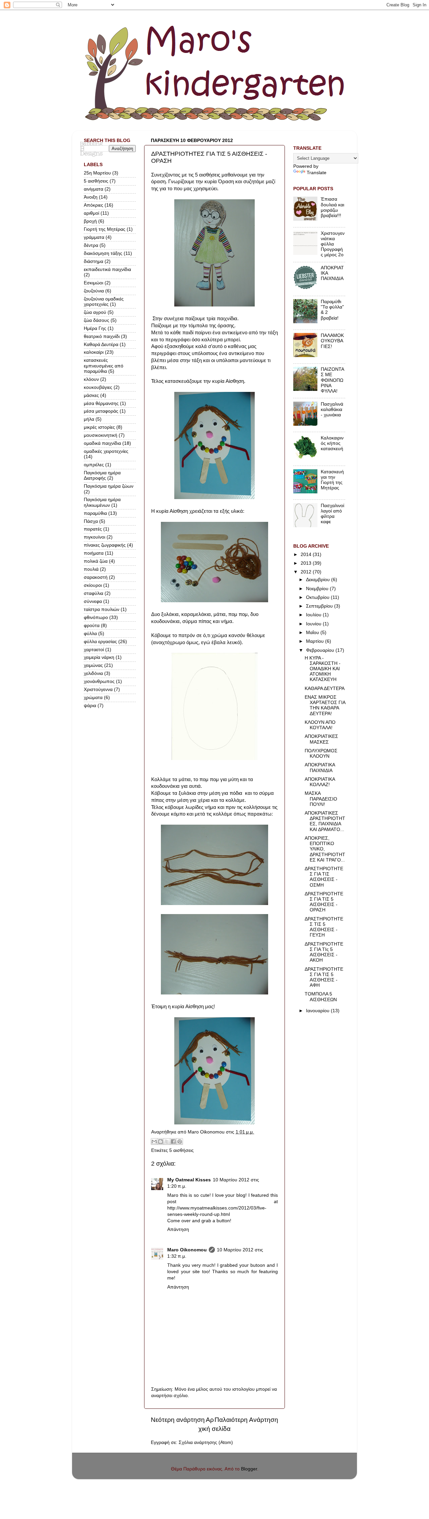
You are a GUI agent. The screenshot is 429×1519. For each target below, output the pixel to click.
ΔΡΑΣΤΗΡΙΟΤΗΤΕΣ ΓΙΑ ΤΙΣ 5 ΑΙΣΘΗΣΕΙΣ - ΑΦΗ (324, 977)
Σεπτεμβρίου (320, 606)
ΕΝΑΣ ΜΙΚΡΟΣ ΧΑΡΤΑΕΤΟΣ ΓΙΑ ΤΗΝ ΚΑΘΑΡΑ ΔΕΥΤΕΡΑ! (325, 705)
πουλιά (91, 569)
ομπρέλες (94, 464)
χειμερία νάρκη (99, 657)
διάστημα (93, 261)
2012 (307, 571)
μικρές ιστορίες (99, 427)
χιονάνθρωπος (99, 681)
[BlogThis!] (160, 1141)
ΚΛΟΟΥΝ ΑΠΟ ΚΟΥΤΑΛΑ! (320, 725)
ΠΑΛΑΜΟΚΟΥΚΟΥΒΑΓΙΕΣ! (332, 341)
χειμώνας (93, 665)
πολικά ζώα (96, 561)
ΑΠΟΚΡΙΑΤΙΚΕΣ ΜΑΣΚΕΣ (321, 739)
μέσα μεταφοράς (101, 411)
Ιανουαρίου (318, 1010)
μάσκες (91, 395)
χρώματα (93, 697)
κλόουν (91, 379)
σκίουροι (93, 585)
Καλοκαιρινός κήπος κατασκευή (332, 443)
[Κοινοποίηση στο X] (167, 1141)
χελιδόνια (93, 673)
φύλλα (90, 633)
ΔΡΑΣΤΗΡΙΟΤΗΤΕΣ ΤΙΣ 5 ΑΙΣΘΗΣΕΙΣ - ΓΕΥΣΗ (324, 927)
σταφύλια (93, 593)
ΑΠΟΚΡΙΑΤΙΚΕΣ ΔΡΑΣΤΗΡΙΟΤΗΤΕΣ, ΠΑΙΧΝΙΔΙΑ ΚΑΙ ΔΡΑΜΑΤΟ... (325, 821)
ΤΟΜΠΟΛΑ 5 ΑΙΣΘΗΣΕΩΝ (321, 996)
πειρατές (93, 529)
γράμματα (94, 237)
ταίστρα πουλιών (101, 609)
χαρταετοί (94, 649)
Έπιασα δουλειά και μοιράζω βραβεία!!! (332, 207)
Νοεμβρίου (318, 588)
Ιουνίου (314, 623)
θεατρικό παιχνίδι (102, 336)
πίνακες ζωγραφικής (105, 545)
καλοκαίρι (94, 352)
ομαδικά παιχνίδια (102, 443)
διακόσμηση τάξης (103, 253)
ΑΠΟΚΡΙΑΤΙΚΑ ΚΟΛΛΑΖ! (320, 782)
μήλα (89, 419)
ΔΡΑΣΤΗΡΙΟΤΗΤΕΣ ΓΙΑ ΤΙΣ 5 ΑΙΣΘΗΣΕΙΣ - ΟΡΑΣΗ (324, 902)
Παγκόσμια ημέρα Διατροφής (102, 475)
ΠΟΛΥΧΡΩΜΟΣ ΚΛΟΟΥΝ (321, 753)
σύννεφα (93, 601)
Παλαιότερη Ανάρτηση (246, 1419)
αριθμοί (91, 213)
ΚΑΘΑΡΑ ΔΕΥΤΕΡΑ (325, 688)
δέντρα (91, 245)
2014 (307, 554)
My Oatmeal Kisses (189, 1179)
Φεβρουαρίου (320, 650)
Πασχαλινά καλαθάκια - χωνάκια (332, 409)
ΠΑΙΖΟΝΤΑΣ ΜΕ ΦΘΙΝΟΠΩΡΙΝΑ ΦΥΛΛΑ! (332, 380)
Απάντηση (178, 1229)
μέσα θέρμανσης (101, 403)
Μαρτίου (315, 641)
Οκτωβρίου (318, 597)
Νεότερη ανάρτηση (178, 1419)
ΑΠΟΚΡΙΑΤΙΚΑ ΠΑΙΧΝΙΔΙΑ (320, 767)
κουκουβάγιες (98, 387)
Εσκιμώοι (93, 282)
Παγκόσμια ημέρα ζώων (108, 486)
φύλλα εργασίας (100, 641)
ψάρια (90, 705)
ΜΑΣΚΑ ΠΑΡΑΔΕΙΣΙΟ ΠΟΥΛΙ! (321, 799)
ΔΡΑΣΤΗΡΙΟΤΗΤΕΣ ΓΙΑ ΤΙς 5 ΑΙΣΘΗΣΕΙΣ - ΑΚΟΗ (324, 952)
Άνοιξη (91, 197)
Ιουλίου (314, 614)
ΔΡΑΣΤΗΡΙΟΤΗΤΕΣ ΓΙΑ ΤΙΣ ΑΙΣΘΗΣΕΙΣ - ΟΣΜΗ (324, 877)
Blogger (249, 1468)
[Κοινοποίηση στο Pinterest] (179, 1141)
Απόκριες (93, 205)
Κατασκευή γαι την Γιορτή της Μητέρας (332, 480)
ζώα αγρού (95, 312)
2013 (307, 563)
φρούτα (92, 625)
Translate (316, 172)
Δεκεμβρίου (318, 579)
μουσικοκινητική (100, 435)
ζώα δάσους (96, 320)
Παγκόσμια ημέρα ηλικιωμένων (102, 502)
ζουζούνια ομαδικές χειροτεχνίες (104, 301)
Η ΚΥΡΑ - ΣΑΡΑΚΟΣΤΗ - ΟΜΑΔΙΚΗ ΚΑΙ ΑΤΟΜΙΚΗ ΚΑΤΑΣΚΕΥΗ (323, 668)
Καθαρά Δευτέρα (101, 344)
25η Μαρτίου (97, 173)
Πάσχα (91, 521)
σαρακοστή (96, 577)
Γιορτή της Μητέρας (104, 229)
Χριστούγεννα (98, 689)
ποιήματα (94, 553)
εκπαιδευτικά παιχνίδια (107, 269)
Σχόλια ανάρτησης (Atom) (206, 1442)
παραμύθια (95, 513)
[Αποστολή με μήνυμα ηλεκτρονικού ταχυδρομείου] (154, 1141)
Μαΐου (313, 632)
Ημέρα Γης (95, 328)
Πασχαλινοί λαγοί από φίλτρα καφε (332, 514)
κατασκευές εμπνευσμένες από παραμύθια (103, 365)
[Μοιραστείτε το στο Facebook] (173, 1141)
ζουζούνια (94, 290)
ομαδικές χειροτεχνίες (106, 451)
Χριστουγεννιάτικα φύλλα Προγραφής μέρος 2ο (333, 244)
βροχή (90, 221)
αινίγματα (93, 189)
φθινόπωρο (96, 617)
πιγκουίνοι (94, 537)
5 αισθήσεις (181, 1150)
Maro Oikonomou (187, 1249)
